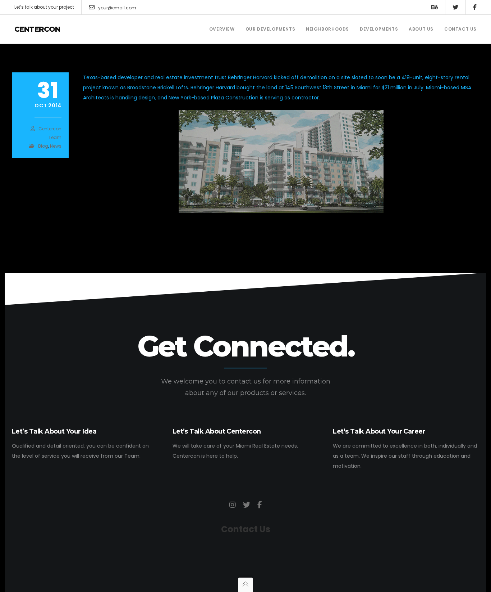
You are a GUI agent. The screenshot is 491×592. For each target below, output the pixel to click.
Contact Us (245, 529)
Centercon (37, 29)
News (55, 146)
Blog (43, 146)
